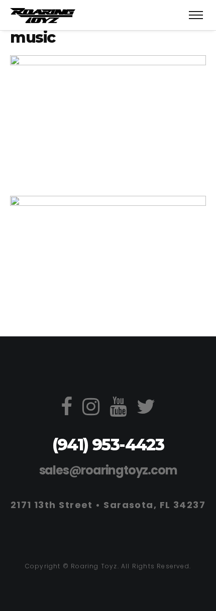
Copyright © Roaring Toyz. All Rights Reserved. (108, 566)
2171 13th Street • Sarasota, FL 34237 (108, 505)
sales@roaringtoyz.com (108, 470)
